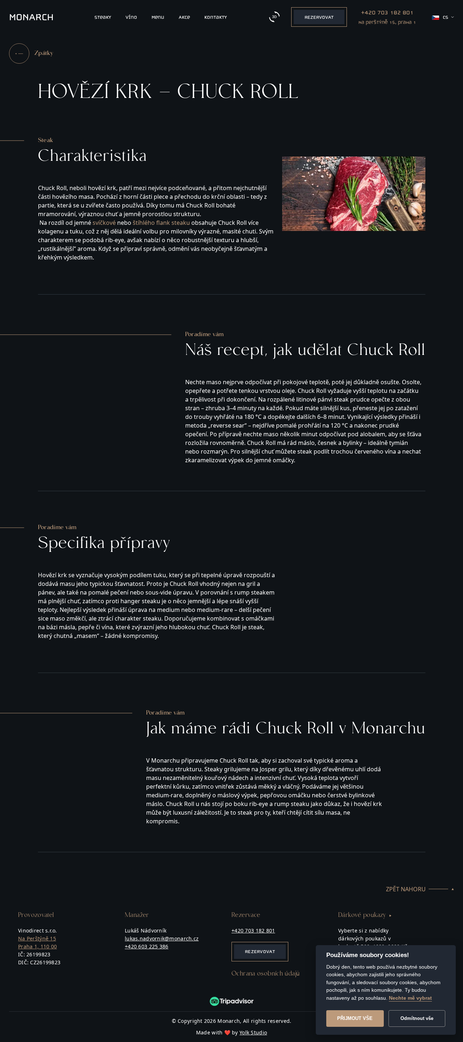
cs (445, 17)
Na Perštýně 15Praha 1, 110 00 (37, 942)
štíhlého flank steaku (161, 223)
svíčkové (104, 223)
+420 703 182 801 (253, 930)
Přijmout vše (355, 1018)
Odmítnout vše (416, 1018)
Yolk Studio (253, 1032)
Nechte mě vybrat (410, 998)
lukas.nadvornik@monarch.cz (162, 938)
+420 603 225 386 (146, 946)
